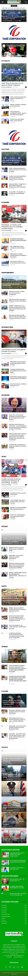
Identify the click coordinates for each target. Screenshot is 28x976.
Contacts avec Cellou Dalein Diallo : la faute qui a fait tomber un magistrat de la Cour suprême (17, 178)
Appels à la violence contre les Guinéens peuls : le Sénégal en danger (16, 549)
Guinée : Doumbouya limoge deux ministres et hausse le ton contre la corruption (17, 170)
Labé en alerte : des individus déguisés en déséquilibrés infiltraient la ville (14, 807)
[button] (2, 2)
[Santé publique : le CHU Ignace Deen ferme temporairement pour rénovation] (14, 597)
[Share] (14, 967)
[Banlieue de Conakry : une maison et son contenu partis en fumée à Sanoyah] (5, 895)
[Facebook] (5, 967)
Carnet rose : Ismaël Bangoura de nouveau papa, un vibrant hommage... (17, 516)
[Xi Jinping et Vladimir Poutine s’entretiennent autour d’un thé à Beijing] (5, 371)
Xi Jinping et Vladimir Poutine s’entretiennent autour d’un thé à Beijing (18, 371)
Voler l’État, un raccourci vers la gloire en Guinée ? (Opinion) (12, 84)
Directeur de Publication (7, 20)
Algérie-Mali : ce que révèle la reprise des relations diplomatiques (16, 557)
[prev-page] (2, 126)
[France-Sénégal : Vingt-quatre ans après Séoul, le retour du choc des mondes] (5, 502)
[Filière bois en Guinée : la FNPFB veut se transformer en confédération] (4, 293)
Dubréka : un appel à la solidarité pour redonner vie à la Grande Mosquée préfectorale (14, 760)
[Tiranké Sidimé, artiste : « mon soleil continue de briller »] (14, 405)
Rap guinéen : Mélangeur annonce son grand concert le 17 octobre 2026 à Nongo (17, 712)
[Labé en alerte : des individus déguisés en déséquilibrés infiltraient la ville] (14, 804)
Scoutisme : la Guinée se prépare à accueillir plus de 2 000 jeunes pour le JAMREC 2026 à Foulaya (14, 838)
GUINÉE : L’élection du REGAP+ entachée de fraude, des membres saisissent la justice (17, 609)
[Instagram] (10, 967)
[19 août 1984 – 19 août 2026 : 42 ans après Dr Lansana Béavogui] (4, 193)
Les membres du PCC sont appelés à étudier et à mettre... (13, 350)
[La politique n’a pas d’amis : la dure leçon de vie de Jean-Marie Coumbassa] (5, 869)
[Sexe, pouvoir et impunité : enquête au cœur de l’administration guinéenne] (14, 820)
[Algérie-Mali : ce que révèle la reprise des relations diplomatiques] (4, 557)
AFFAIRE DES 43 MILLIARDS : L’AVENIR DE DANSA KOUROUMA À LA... (18, 240)
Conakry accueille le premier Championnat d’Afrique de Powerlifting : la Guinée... (11, 481)
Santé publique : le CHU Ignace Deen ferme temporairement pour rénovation (13, 600)
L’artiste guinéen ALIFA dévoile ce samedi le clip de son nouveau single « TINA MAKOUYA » (14, 702)
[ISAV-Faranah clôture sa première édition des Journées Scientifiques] (4, 301)
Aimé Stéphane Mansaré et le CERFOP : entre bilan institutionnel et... (17, 854)
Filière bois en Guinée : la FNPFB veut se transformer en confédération (16, 293)
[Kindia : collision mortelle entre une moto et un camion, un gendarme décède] (14, 773)
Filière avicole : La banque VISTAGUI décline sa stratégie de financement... (18, 255)
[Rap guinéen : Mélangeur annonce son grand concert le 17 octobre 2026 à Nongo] (4, 711)
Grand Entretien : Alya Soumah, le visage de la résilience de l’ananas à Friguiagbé (17, 446)
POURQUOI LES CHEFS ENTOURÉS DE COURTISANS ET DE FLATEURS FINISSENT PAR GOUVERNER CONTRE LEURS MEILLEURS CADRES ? (17, 679)
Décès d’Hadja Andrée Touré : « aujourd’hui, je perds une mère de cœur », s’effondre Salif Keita (17, 720)
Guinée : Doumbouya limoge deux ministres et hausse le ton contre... (18, 98)
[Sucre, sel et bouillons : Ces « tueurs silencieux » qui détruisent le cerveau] (4, 627)
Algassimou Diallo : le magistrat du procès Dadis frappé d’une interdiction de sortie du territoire (17, 185)
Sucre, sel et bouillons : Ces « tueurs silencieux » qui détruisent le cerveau (17, 627)
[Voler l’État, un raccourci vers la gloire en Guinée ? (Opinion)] (14, 72)
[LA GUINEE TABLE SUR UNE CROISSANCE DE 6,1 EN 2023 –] (5, 888)
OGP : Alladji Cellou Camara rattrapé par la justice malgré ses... (17, 248)
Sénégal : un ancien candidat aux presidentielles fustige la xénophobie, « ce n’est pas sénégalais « (14, 539)
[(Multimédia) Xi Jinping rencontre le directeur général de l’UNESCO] (5, 378)
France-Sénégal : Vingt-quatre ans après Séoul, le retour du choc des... (17, 502)
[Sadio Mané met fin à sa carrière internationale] (5, 495)
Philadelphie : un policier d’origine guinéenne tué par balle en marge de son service (13, 791)
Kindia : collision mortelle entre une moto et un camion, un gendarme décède (13, 776)
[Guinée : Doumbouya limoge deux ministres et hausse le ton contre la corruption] (5, 98)
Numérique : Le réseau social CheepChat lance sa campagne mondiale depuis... (12, 226)
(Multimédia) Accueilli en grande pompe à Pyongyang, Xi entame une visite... (18, 363)
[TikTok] (18, 967)
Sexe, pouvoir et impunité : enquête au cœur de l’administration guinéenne (13, 823)
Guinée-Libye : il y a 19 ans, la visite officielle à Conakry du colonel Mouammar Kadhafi (17, 727)
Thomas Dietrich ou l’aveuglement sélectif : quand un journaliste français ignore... (18, 113)
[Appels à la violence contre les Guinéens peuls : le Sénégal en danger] (4, 549)
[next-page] (5, 126)
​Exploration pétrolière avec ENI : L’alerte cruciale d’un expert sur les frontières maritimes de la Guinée (17, 317)
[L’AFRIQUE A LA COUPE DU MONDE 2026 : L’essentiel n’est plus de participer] (5, 509)
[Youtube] (22, 967)
